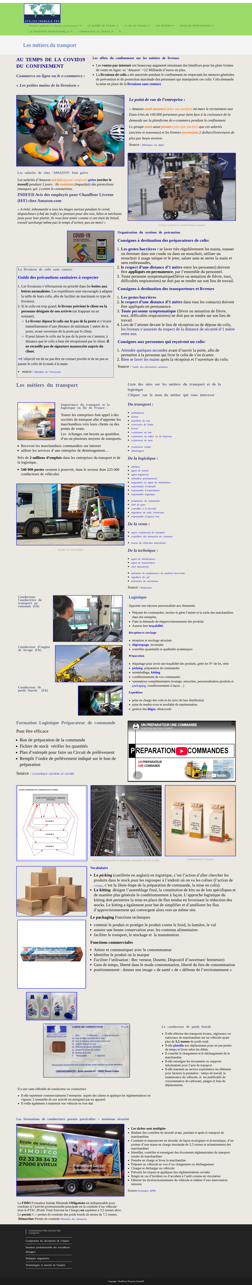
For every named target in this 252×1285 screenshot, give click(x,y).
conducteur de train (142, 440)
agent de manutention (143, 562)
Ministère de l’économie (47, 372)
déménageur (137, 450)
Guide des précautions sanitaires (150, 367)
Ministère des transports (74, 1219)
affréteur (135, 466)
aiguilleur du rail (140, 577)
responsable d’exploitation (145, 490)
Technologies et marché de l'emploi (45, 1265)
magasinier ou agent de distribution (150, 482)
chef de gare (138, 504)
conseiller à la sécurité (143, 508)
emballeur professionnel (144, 478)
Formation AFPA (147, 1190)
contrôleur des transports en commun (151, 536)
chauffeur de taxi (140, 420)
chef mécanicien (140, 566)
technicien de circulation (145, 581)
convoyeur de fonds (142, 424)
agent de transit (139, 470)
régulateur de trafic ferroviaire (147, 512)
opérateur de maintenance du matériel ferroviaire (158, 573)
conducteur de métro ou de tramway (151, 436)
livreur (134, 428)
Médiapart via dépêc (153, 145)
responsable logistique (143, 494)
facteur (134, 416)
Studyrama (146, 587)
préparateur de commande (145, 500)
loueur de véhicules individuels (148, 543)
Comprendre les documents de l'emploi (47, 1240)
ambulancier (137, 412)
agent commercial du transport (148, 532)
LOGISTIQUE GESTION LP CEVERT (53, 773)
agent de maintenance (143, 559)
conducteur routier (141, 446)
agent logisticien (140, 474)
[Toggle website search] (120, 32)
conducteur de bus (141, 432)
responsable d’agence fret (145, 516)
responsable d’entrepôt (143, 486)
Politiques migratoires (37, 1258)
